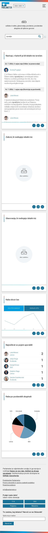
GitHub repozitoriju (11, 476)
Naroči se (8, 523)
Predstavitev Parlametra (11, 480)
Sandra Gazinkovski (17, 377)
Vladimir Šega (14, 371)
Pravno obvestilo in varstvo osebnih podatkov (18, 483)
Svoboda (13, 361)
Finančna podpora (9, 485)
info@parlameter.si (9, 490)
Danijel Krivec (14, 365)
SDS (11, 367)
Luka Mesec (14, 95)
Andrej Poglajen (15, 70)
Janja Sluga (14, 359)
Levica (12, 355)
